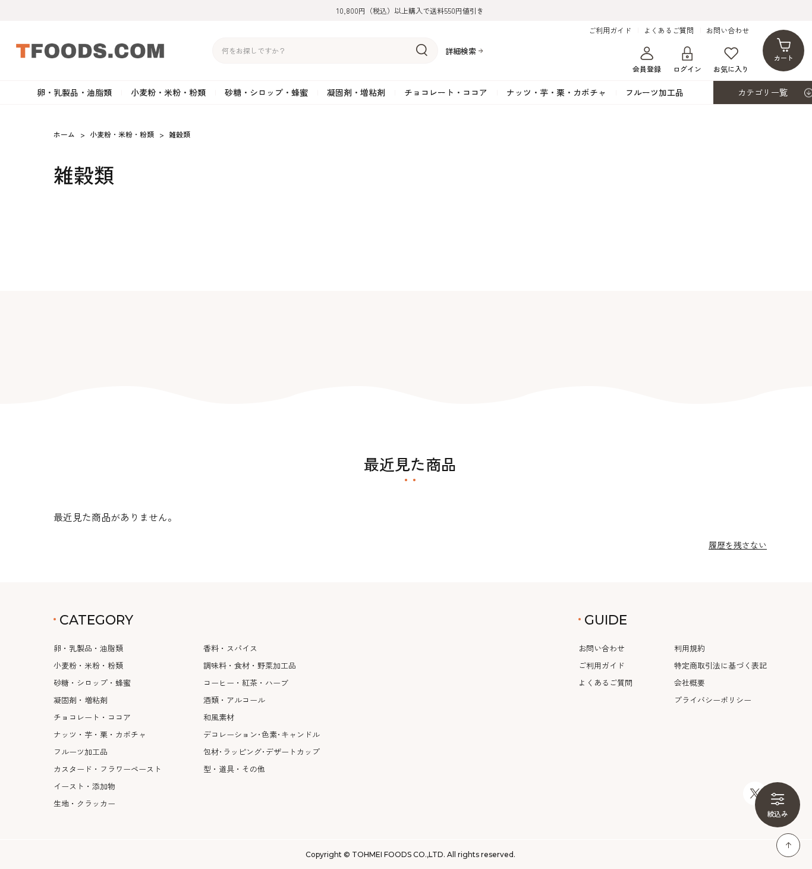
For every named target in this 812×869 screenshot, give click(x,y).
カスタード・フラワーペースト (107, 768)
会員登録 (646, 69)
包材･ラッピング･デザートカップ (261, 751)
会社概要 (689, 682)
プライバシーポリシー (712, 699)
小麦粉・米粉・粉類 (168, 92)
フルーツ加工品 (654, 92)
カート (784, 57)
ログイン (687, 69)
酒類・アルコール (234, 699)
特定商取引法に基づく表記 (720, 665)
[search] (421, 50)
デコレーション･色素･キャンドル (261, 734)
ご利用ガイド (609, 30)
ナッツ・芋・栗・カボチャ (556, 92)
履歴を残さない (738, 545)
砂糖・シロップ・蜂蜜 (266, 92)
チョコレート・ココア (445, 92)
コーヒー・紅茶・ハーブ (245, 682)
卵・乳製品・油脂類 (74, 92)
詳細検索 (460, 51)
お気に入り (731, 69)
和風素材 (218, 717)
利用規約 (689, 648)
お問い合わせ (727, 30)
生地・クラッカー (84, 803)
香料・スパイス (230, 648)
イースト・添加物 (84, 786)
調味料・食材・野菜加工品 (249, 665)
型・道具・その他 (234, 768)
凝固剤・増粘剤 (356, 92)
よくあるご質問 (669, 30)
